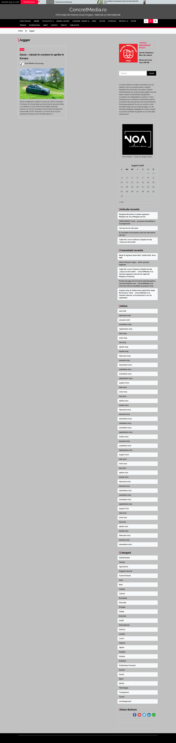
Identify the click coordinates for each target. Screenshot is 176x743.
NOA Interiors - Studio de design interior (137, 157)
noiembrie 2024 (125, 369)
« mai (121, 202)
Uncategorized (125, 701)
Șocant (122, 670)
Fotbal (121, 612)
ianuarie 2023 (124, 441)
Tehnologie (123, 688)
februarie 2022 (125, 482)
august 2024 (124, 383)
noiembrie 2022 (125, 446)
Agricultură (123, 567)
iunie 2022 (123, 464)
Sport (121, 679)
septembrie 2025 (125, 329)
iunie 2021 (123, 517)
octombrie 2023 (125, 428)
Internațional (34, 25)
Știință (133, 21)
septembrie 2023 (125, 432)
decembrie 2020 (125, 544)
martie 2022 (123, 477)
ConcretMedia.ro (88, 9)
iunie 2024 (123, 392)
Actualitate (47, 21)
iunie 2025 (123, 338)
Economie (123, 598)
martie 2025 (123, 351)
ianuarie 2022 (124, 486)
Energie (122, 607)
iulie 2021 (122, 513)
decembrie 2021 (125, 491)
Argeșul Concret (63, 21)
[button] (146, 21)
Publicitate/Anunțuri (127, 665)
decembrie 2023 (125, 419)
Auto (22, 49)
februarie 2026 (125, 315)
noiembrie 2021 (125, 495)
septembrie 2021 (125, 504)
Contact (54, 25)
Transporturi (124, 692)
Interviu (122, 629)
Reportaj (122, 21)
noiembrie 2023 (125, 423)
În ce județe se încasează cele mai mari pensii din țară (100, 2)
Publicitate (74, 25)
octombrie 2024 (125, 374)
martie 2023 (123, 437)
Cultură (122, 594)
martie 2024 (124, 405)
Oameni (122, 643)
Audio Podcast (25, 21)
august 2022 (124, 455)
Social (121, 674)
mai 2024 (122, 396)
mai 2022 (122, 468)
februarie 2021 (125, 535)
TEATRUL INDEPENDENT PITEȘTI (145, 45)
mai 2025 (122, 342)
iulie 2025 (122, 333)
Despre (36, 21)
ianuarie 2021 (124, 540)
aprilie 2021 (123, 526)
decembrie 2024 (125, 365)
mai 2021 (122, 522)
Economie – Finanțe (80, 21)
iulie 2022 (123, 459)
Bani (121, 585)
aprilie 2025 (123, 347)
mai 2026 (122, 311)
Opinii (94, 21)
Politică (122, 656)
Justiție (102, 21)
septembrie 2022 (125, 450)
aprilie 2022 (123, 473)
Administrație (124, 558)
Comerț (122, 589)
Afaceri (122, 562)
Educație (122, 603)
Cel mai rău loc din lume (43, 2)
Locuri (121, 638)
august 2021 (124, 508)
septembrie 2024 (125, 378)
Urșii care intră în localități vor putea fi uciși (136, 286)
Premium (23, 25)
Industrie (122, 616)
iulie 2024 (123, 387)
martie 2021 (123, 531)
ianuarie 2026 (124, 320)
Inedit (45, 25)
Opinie (121, 647)
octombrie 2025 (125, 324)
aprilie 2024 (123, 401)
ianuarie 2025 (124, 360)
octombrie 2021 (125, 500)
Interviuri (112, 21)
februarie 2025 (125, 356)
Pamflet (64, 25)
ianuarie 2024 (124, 414)
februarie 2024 (125, 410)
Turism (121, 697)
